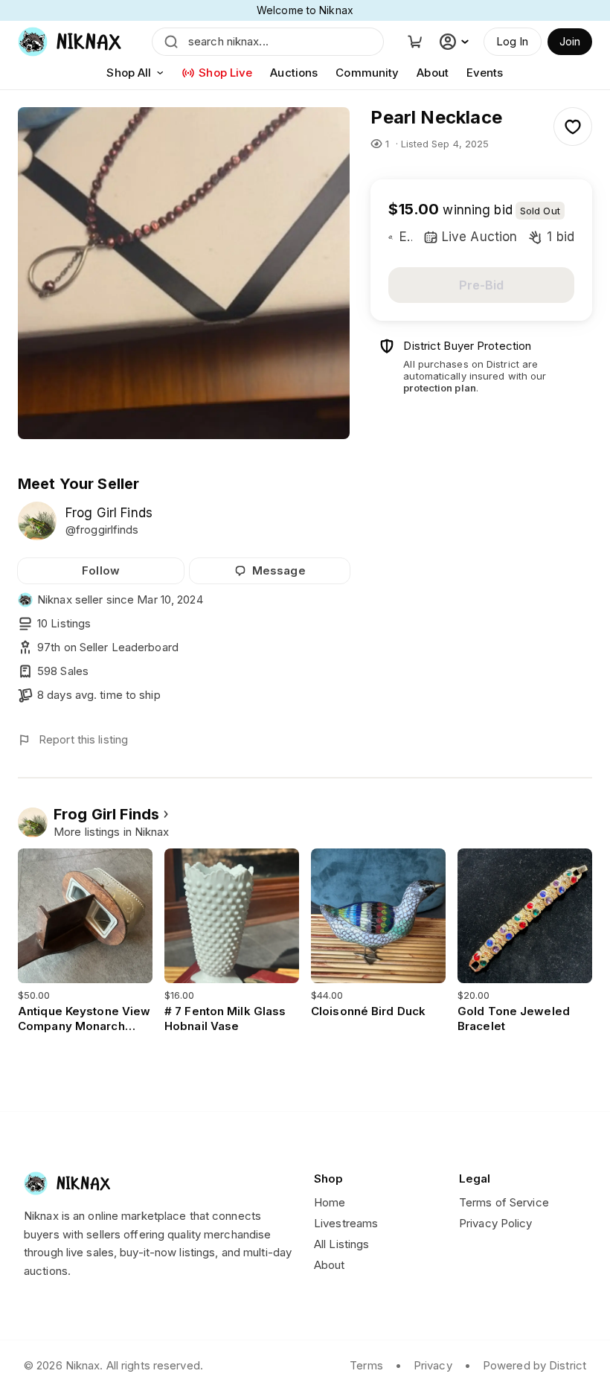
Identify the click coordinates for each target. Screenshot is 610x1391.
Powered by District (534, 1365)
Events (485, 72)
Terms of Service (504, 1202)
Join (569, 41)
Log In (512, 41)
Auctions (294, 72)
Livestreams (346, 1223)
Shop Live (225, 72)
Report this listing (83, 739)
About (433, 72)
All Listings (341, 1244)
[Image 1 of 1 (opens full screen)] (184, 273)
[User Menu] (456, 41)
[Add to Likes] (572, 126)
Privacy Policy (496, 1223)
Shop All (128, 72)
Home (329, 1202)
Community (367, 72)
